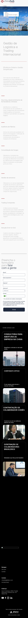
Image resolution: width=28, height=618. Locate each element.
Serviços (4, 569)
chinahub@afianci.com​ (7, 580)
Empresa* (5, 283)
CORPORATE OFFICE (12, 371)
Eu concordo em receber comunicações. (13, 299)
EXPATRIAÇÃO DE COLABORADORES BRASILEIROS (11, 446)
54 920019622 (5, 582)
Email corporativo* (7, 277)
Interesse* (5, 288)
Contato (6, 15)
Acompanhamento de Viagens (11, 14)
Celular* (5, 293)
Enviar (14, 309)
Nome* (4, 272)
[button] (14, 494)
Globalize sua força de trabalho (13, 458)
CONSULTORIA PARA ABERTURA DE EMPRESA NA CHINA (13, 336)
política (8, 305)
